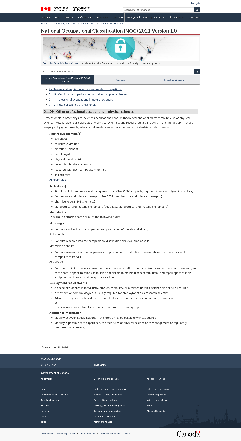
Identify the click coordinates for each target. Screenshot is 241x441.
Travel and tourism (50, 400)
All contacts (46, 379)
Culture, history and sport (106, 400)
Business (45, 405)
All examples (57, 180)
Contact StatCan (48, 364)
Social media (47, 433)
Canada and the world (104, 416)
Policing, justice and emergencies (110, 405)
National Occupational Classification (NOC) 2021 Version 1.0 (67, 80)
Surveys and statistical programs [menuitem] (144, 17)
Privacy (127, 433)
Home (44, 23)
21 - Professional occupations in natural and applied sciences (88, 94)
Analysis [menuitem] (69, 17)
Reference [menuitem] (83, 17)
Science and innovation (158, 389)
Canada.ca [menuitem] (194, 17)
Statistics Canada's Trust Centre (61, 63)
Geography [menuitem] (102, 17)
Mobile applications (66, 433)
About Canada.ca (87, 433)
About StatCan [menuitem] (176, 17)
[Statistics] (121, 49)
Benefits (45, 411)
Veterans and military (157, 400)
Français (195, 3)
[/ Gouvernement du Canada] (66, 9)
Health (44, 416)
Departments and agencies (106, 379)
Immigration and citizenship (54, 394)
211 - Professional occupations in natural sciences (81, 99)
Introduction (120, 79)
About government (156, 379)
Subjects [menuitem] (45, 17)
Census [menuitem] (116, 17)
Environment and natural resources (110, 389)
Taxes (43, 421)
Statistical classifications (113, 23)
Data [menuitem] (57, 17)
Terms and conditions (109, 433)
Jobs (43, 389)
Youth (149, 405)
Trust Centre (100, 364)
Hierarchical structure (173, 79)
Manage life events (156, 411)
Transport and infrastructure (107, 411)
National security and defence (108, 394)
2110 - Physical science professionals (72, 105)
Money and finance (103, 421)
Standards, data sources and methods (74, 23)
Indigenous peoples (156, 394)
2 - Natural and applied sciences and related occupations (85, 89)
